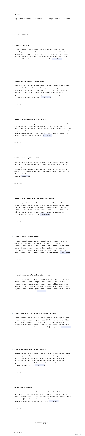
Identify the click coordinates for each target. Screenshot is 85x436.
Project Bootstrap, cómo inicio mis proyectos (33, 275)
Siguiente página (42, 423)
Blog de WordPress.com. (21, 432)
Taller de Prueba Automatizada (26, 237)
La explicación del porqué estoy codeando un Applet (35, 313)
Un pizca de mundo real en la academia (30, 349)
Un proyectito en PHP (22, 45)
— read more (57, 59)
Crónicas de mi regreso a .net (26, 158)
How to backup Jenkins (23, 387)
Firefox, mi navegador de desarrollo (29, 81)
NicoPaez (17, 14)
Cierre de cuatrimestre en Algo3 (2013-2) (31, 119)
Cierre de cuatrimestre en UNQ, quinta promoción (34, 198)
